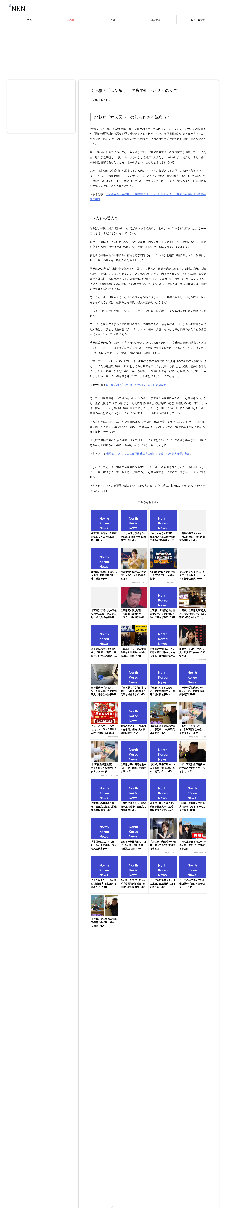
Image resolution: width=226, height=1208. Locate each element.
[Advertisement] (113, 50)
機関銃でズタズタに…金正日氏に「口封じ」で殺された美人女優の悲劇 (148, 453)
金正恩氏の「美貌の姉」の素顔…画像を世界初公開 (136, 385)
